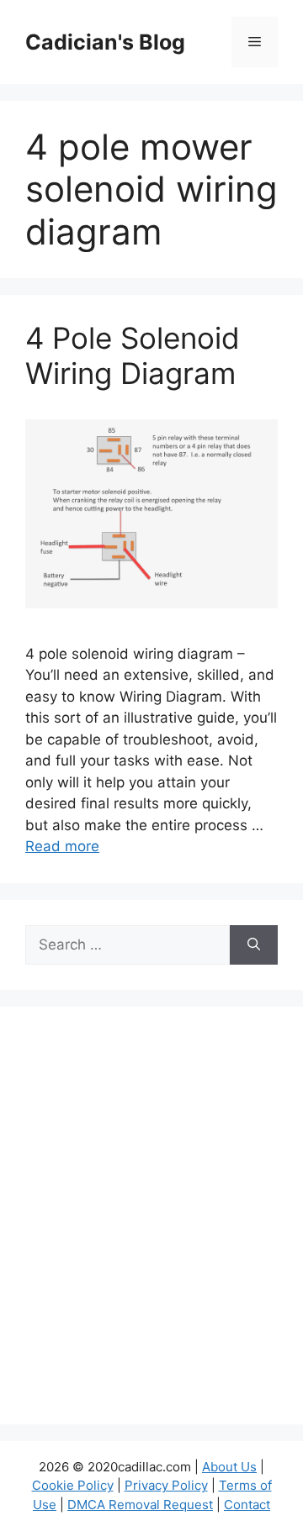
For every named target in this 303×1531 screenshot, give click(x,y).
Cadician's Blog (105, 42)
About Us (229, 1467)
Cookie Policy (73, 1485)
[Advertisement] (151, 1226)
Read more (62, 846)
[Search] (254, 945)
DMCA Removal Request (140, 1505)
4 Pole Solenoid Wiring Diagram (132, 355)
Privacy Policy (166, 1485)
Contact (247, 1505)
